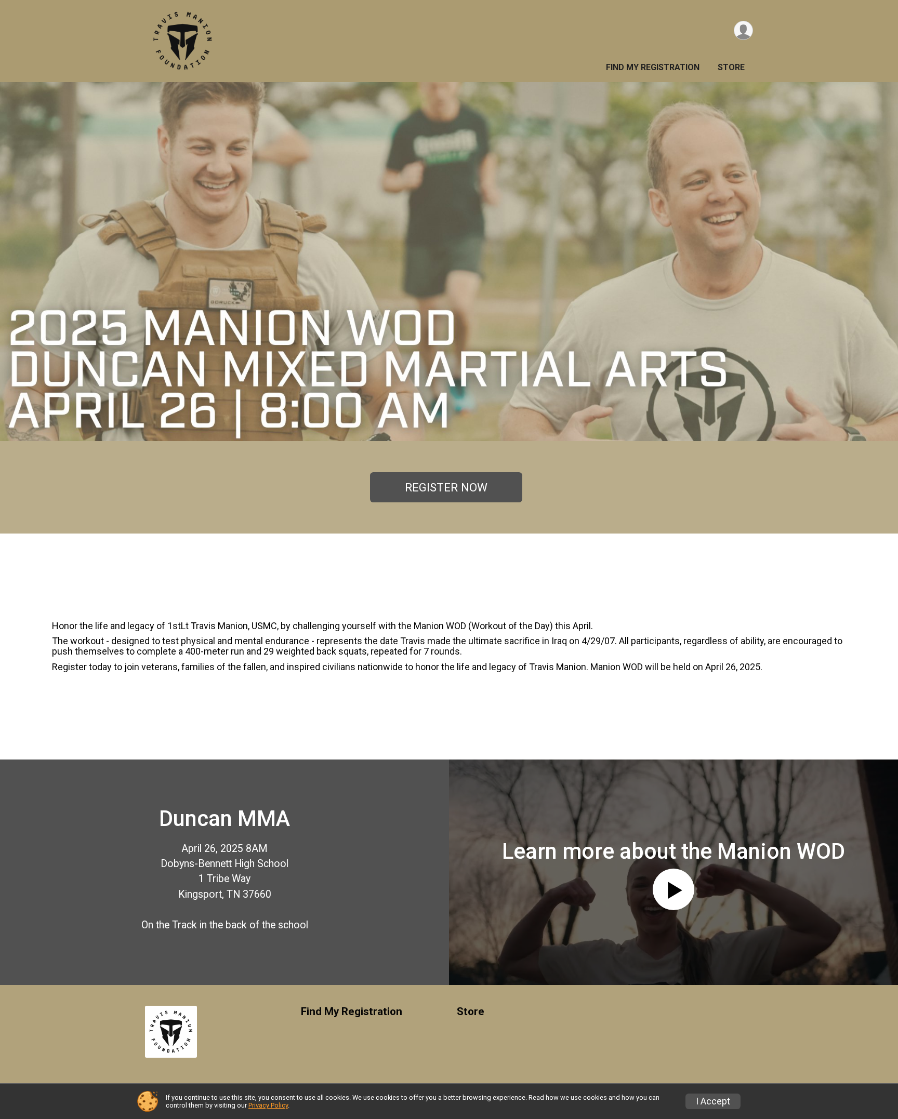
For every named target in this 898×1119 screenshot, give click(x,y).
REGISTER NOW (446, 487)
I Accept (713, 1101)
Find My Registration (652, 67)
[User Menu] (743, 30)
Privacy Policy (268, 1105)
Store (731, 67)
